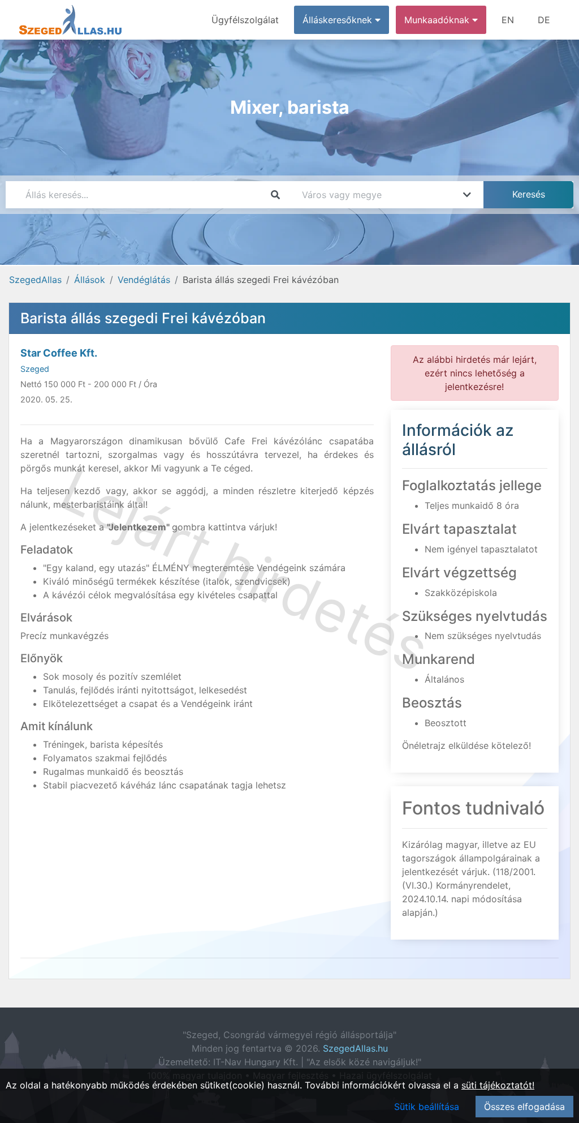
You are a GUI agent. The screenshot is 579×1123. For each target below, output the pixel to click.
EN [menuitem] (508, 19)
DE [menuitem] (544, 19)
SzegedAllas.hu (355, 1048)
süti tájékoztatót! (497, 1085)
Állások (89, 279)
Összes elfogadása (524, 1106)
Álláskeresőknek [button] (339, 19)
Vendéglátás (144, 279)
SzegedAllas (35, 279)
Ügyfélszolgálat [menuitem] (245, 19)
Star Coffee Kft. (58, 353)
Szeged (34, 369)
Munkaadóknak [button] (438, 19)
